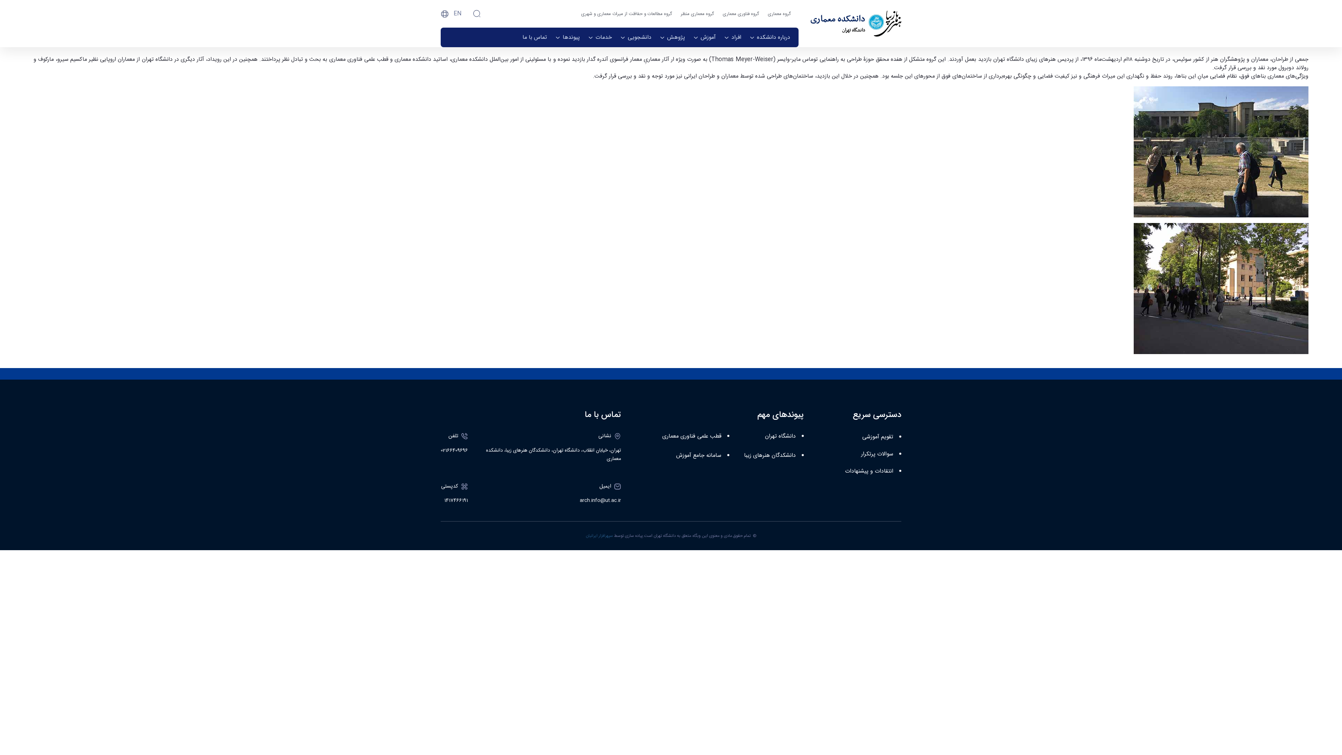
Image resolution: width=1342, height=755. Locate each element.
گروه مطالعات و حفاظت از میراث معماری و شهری (626, 14)
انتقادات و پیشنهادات (869, 471)
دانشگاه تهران (780, 436)
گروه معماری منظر (697, 14)
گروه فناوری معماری (741, 14)
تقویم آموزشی (877, 437)
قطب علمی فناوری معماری (691, 436)
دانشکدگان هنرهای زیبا (770, 455)
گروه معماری (779, 14)
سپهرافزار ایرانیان (599, 535)
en (458, 14)
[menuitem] (770, 37)
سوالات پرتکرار (877, 454)
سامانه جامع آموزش (698, 455)
